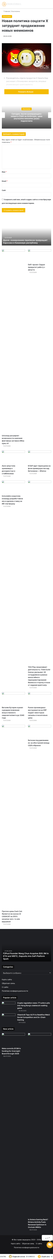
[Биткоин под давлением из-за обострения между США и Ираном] (39, 731)
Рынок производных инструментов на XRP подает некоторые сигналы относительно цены (38, 712)
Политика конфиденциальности (15, 991)
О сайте (5, 987)
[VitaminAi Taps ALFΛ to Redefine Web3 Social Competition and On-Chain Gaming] (8, 1018)
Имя (4, 172)
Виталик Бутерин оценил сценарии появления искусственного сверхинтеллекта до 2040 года (13, 712)
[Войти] (37, 5)
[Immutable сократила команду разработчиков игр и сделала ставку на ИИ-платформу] (13, 487)
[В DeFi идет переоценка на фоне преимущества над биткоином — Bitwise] (39, 456)
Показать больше (26, 92)
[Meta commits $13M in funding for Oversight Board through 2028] (13, 1039)
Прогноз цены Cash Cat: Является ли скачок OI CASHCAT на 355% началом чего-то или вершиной (12, 916)
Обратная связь (8, 983)
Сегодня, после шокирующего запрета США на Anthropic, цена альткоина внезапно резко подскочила (26, 117)
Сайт (4, 190)
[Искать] (45, 5)
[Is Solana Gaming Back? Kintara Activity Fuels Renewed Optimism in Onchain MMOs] (39, 1125)
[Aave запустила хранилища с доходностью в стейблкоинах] (13, 456)
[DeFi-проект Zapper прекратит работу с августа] (39, 255)
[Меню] (50, 5)
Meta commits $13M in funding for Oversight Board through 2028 (11, 1051)
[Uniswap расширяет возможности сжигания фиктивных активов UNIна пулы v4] (13, 341)
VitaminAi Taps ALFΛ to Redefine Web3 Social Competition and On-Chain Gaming (33, 1017)
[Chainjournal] (12, 4)
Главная (6, 11)
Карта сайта (7, 980)
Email (5, 181)
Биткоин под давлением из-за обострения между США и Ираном (38, 742)
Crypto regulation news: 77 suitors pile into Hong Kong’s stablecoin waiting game (33, 1005)
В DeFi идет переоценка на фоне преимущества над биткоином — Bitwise (39, 468)
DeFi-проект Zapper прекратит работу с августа (36, 267)
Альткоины (15, 11)
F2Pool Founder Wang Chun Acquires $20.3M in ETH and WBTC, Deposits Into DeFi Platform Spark (26, 956)
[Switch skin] (41, 5)
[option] (26, 115)
